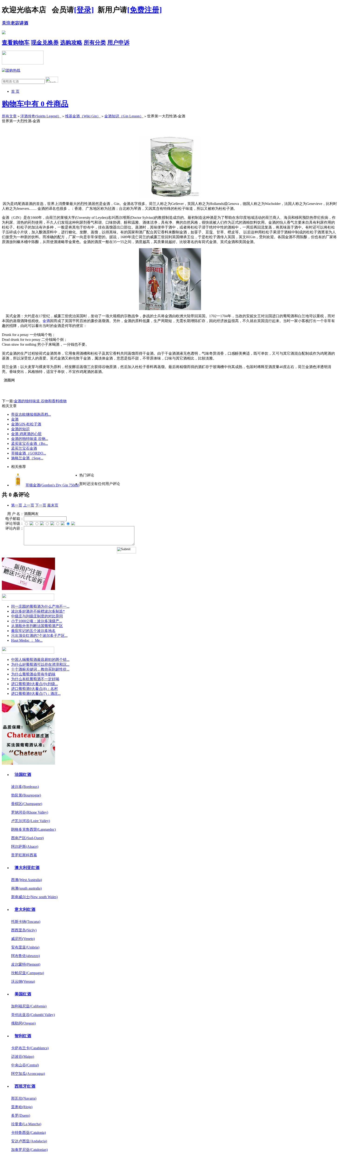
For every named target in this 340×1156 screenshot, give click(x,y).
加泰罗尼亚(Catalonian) (29, 1150)
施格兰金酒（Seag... (27, 458)
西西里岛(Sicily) (24, 930)
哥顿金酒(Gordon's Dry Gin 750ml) (52, 485)
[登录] (84, 10)
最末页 (52, 505)
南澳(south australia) (26, 888)
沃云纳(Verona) (23, 981)
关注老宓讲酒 (15, 23)
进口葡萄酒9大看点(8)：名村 (34, 689)
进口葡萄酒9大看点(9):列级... (34, 684)
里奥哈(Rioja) (21, 1107)
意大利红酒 (25, 909)
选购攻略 (71, 43)
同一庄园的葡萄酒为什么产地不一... (40, 606)
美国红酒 (23, 994)
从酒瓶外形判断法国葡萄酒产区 (37, 626)
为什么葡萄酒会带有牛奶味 (33, 674)
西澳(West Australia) (26, 880)
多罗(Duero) (20, 1115)
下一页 (40, 505)
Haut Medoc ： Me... (27, 640)
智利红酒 (23, 1036)
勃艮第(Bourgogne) (26, 795)
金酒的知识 (20, 429)
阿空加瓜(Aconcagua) (28, 1074)
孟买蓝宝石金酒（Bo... (29, 443)
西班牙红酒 (25, 1086)
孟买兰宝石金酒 (24, 448)
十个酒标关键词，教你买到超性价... (40, 669)
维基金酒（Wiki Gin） (83, 116)
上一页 (28, 505)
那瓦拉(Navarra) (23, 1098)
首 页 (15, 91)
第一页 (16, 505)
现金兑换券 (45, 43)
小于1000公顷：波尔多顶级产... (36, 621)
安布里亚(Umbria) (25, 947)
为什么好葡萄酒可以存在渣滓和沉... (40, 664)
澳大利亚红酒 (27, 867)
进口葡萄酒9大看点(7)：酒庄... (36, 693)
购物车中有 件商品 (35, 104)
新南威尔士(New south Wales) (34, 897)
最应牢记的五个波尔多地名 (33, 631)
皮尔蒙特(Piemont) (25, 964)
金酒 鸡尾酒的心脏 (26, 434)
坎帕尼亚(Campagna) (27, 973)
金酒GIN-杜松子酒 (26, 424)
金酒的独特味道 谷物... (29, 439)
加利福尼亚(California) (28, 1006)
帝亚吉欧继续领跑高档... (31, 414)
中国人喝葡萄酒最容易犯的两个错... (40, 660)
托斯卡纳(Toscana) (25, 922)
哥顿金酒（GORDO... (28, 453)
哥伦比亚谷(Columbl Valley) (33, 1015)
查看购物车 (16, 43)
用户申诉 (118, 43)
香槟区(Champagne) (26, 804)
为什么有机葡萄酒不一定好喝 (35, 679)
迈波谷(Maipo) (22, 1056)
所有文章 (9, 116)
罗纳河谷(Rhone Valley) (29, 812)
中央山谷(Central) (25, 1065)
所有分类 (95, 43)
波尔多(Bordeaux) (25, 787)
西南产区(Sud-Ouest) (27, 838)
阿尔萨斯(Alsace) (24, 846)
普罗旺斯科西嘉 (24, 855)
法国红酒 (23, 774)
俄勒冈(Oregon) (23, 1023)
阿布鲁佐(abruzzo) (25, 956)
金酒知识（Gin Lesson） (123, 116)
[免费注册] (144, 10)
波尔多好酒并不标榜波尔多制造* (38, 611)
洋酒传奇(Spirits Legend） (40, 116)
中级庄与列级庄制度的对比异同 (37, 616)
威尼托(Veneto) (23, 939)
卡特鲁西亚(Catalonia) (28, 1133)
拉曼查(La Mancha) (26, 1124)
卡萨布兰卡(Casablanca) (30, 1048)
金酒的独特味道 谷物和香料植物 (40, 401)
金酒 (15, 419)
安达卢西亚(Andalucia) (29, 1141)
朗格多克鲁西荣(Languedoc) (33, 829)
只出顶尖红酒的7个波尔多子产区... (39, 635)
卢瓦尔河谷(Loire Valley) (30, 821)
